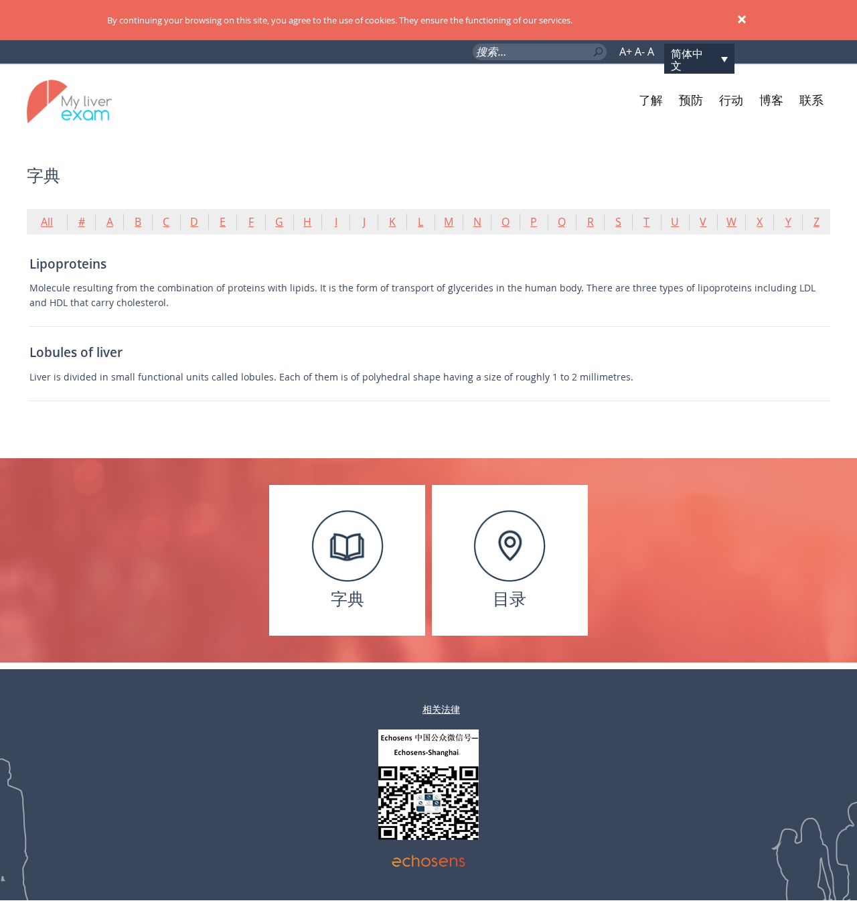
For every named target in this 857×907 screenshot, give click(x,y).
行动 (731, 100)
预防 (691, 100)
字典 (347, 598)
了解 (651, 100)
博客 (771, 100)
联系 (811, 100)
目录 (509, 598)
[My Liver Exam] (93, 100)
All (47, 221)
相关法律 (441, 709)
